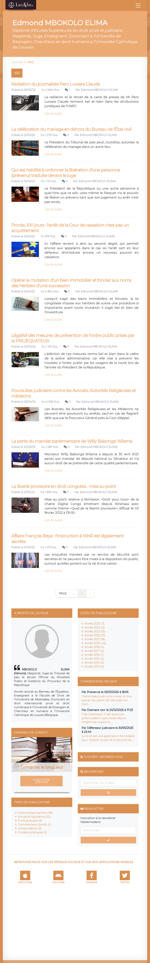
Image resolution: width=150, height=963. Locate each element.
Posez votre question (41, 781)
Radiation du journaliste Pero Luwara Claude (55, 84)
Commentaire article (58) (35, 813)
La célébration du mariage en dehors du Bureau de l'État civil (71, 129)
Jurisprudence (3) (30, 828)
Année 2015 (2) (94, 658)
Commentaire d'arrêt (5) (34, 824)
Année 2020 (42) (95, 643)
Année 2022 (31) (94, 635)
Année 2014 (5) (94, 662)
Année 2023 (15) (94, 631)
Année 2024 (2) (94, 627)
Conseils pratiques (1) (32, 832)
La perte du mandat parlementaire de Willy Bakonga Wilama (71, 441)
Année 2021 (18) (94, 639)
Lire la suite (53, 113)
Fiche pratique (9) (30, 820)
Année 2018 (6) (94, 647)
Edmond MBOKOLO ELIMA (99, 90)
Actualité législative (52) (34, 816)
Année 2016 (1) (94, 655)
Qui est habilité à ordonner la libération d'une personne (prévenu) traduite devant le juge (65, 172)
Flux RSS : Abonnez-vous (103, 757)
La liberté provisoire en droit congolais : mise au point (63, 486)
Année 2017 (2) (94, 651)
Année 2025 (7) (94, 623)
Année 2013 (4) (94, 666)
